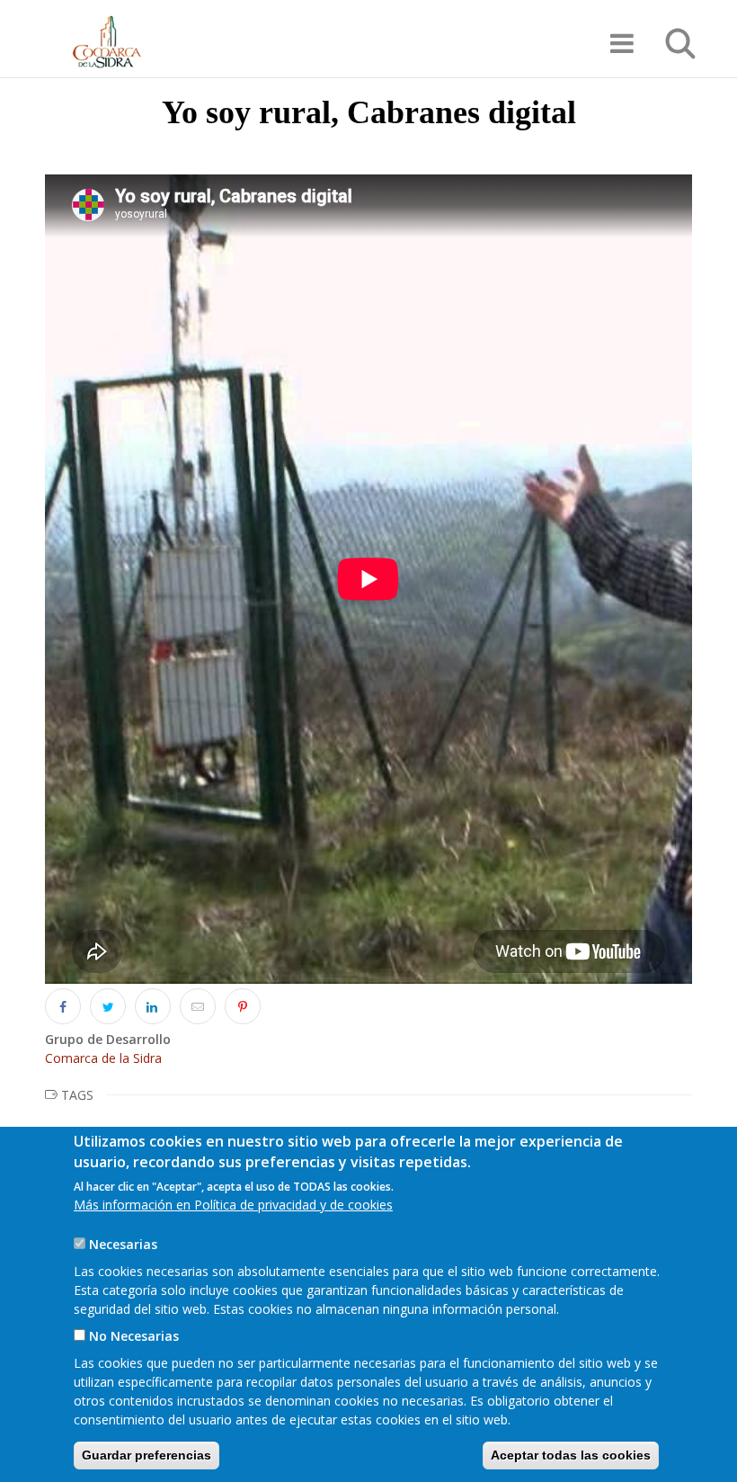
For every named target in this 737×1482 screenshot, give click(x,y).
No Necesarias (134, 1335)
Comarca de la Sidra (103, 1058)
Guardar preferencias (146, 1455)
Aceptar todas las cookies (571, 1455)
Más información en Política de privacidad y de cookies (233, 1204)
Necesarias (123, 1244)
